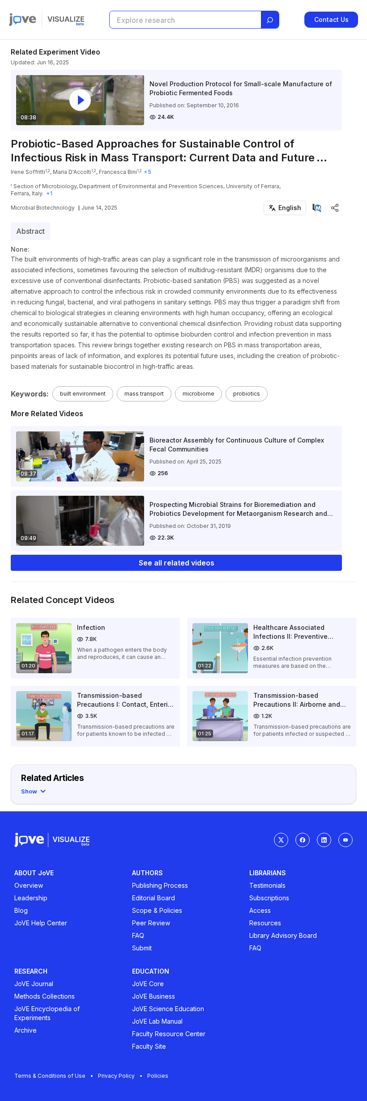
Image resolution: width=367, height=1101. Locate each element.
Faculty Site (149, 1046)
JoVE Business (153, 996)
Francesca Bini (118, 172)
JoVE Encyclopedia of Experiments (47, 1013)
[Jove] (22, 20)
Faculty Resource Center (168, 1034)
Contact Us (331, 19)
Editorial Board (153, 898)
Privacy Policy (116, 1075)
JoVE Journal (33, 983)
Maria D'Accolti (72, 172)
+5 (147, 172)
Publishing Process (160, 885)
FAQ (138, 935)
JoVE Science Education (168, 1008)
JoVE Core (148, 983)
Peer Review (151, 923)
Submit (142, 948)
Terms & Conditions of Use (49, 1075)
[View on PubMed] (317, 208)
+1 (49, 193)
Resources (265, 923)
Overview (28, 885)
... (321, 157)
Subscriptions (269, 898)
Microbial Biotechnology (43, 207)
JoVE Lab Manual (157, 1021)
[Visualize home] (65, 20)
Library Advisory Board (283, 935)
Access (260, 910)
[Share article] (335, 208)
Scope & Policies (157, 910)
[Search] (270, 20)
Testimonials (267, 885)
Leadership (30, 898)
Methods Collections (44, 996)
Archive (25, 1030)
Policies (157, 1075)
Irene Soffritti (28, 172)
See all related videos (176, 562)
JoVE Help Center (40, 923)
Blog (21, 910)
